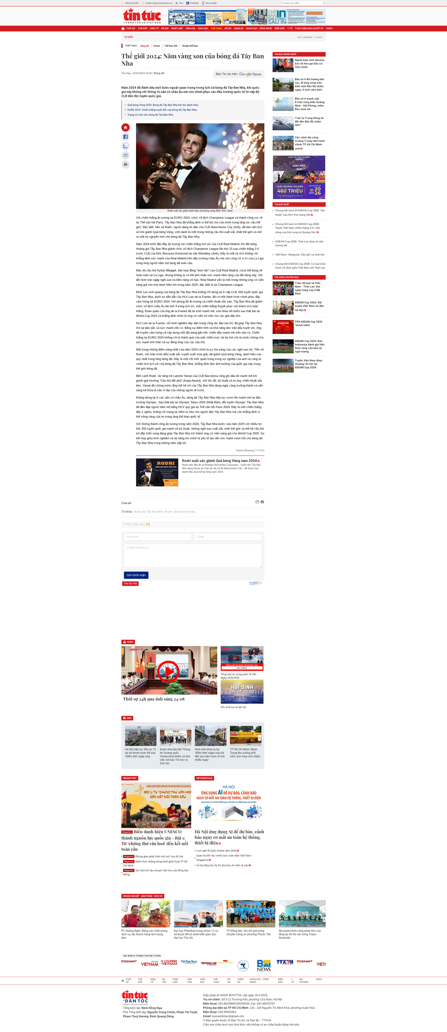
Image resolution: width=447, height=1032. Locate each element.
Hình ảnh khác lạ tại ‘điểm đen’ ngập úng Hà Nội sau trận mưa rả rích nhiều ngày (210, 754)
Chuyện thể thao (190, 46)
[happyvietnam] (208, 962)
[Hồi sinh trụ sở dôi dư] (242, 692)
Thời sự (130, 28)
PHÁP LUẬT (177, 28)
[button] (259, 738)
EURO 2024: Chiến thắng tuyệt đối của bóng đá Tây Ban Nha (162, 109)
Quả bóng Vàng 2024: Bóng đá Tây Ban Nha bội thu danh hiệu (162, 105)
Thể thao (131, 45)
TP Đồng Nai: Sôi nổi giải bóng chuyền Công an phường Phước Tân (248, 932)
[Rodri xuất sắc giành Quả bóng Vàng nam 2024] (157, 472)
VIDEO (329, 28)
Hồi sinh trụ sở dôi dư (233, 707)
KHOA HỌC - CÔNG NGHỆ (259, 28)
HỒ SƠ (228, 28)
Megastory (127, 832)
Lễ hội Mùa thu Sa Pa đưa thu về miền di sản (222, 865)
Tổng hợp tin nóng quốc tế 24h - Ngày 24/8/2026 (239, 676)
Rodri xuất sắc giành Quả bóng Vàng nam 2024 (219, 461)
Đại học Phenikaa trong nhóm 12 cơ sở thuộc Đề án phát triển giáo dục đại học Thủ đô (196, 934)
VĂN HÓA (190, 28)
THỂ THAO (216, 28)
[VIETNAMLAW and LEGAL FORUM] (191, 964)
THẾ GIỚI (142, 28)
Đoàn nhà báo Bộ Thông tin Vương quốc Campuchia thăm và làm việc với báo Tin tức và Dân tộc (175, 756)
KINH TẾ (154, 28)
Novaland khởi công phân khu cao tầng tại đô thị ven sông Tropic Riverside (300, 934)
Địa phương (304, 980)
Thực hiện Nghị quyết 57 (309, 28)
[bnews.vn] (247, 966)
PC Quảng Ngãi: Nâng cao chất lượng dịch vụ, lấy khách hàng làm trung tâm (144, 934)
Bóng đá (145, 46)
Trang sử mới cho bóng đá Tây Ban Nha (150, 114)
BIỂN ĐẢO (280, 28)
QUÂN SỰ (238, 28)
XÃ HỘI (164, 28)
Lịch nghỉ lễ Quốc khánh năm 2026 (216, 850)
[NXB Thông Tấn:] (227, 966)
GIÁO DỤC (203, 28)
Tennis (156, 46)
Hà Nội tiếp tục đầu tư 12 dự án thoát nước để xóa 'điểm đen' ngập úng (140, 753)
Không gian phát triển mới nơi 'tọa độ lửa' (154, 856)
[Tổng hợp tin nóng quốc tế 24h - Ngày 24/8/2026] (242, 658)
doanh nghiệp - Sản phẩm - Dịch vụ (143, 896)
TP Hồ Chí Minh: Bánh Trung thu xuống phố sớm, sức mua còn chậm (245, 753)
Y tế (289, 28)
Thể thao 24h (170, 46)
